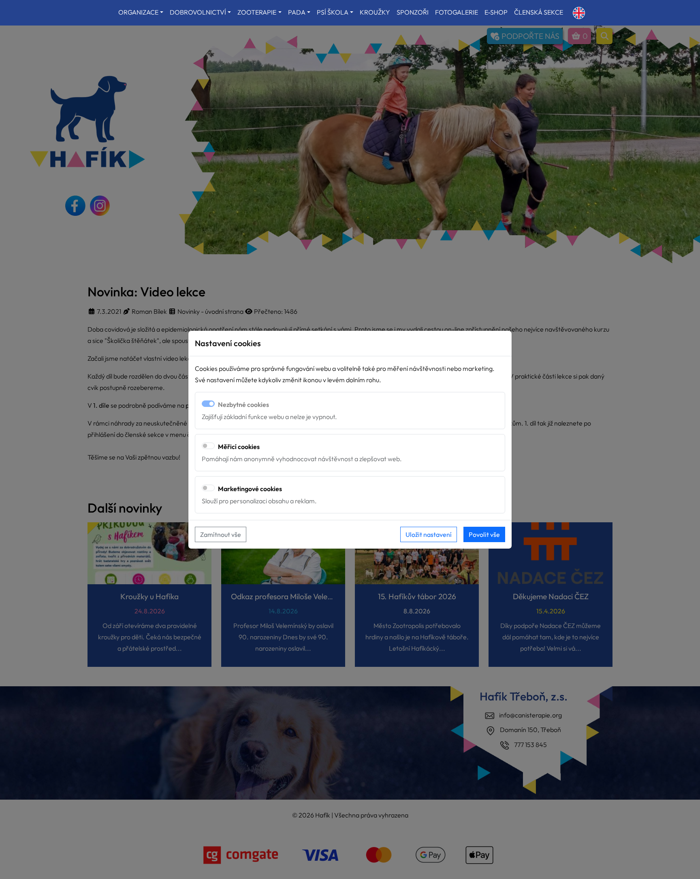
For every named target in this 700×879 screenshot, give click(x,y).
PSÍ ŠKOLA (332, 12)
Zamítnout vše (220, 534)
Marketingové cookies (250, 489)
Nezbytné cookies (243, 404)
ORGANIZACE (138, 12)
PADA (296, 12)
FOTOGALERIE (456, 12)
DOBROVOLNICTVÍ (198, 12)
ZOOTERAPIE (256, 12)
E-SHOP (496, 12)
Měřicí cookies (239, 447)
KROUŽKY (375, 12)
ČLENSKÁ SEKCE (538, 12)
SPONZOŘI (413, 12)
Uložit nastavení (428, 534)
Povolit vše (484, 534)
